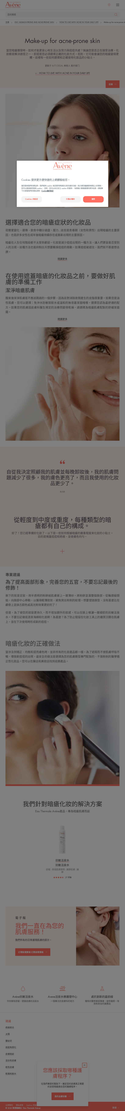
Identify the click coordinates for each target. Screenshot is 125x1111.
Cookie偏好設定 (47, 191)
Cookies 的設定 (31, 199)
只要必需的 (70, 199)
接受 (93, 199)
